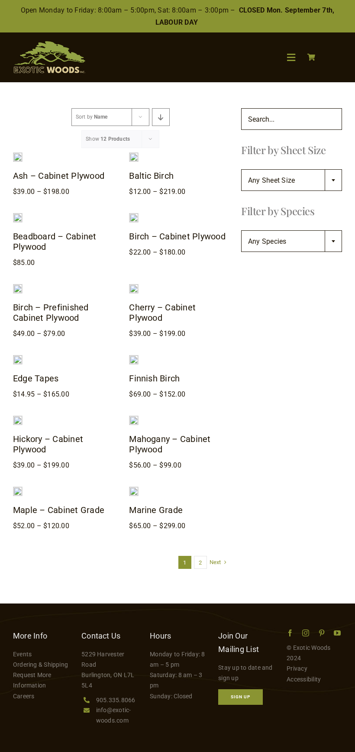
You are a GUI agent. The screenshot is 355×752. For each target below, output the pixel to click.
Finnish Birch (154, 378)
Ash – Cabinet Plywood (58, 176)
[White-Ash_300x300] (17, 156)
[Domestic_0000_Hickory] (17, 419)
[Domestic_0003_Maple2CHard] (17, 490)
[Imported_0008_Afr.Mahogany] (133, 419)
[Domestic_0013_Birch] (133, 217)
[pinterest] (321, 632)
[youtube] (337, 632)
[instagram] (305, 632)
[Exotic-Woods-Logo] (49, 44)
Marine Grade (156, 510)
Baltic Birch (151, 176)
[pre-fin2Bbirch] (17, 288)
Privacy (297, 668)
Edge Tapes (35, 378)
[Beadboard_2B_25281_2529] (17, 217)
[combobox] (291, 180)
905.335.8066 (116, 700)
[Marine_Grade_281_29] (133, 490)
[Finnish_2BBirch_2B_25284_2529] (133, 359)
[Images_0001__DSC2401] (17, 359)
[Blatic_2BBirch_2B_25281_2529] (133, 156)
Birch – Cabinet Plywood (177, 236)
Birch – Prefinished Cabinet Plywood (51, 312)
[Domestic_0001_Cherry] (133, 288)
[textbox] (292, 180)
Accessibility (304, 679)
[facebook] (290, 632)
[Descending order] (160, 117)
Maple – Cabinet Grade (58, 510)
